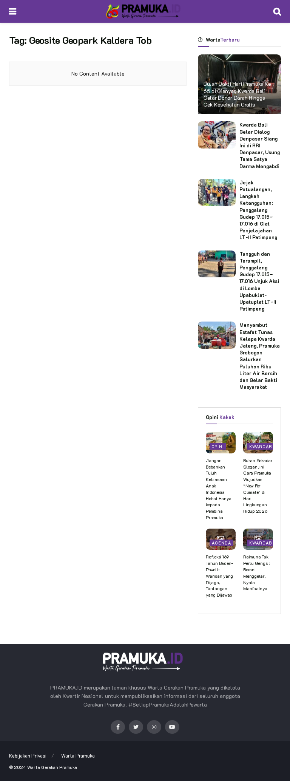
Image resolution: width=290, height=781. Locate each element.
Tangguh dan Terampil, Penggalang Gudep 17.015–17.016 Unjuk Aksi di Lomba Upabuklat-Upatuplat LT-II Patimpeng (259, 281)
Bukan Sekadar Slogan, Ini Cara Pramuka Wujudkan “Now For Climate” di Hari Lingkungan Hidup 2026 (258, 485)
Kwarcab (260, 446)
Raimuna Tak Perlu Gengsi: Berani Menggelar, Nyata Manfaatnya (256, 572)
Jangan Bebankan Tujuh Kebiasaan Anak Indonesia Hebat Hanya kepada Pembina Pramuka (218, 488)
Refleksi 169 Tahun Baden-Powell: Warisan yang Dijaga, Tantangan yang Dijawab (219, 576)
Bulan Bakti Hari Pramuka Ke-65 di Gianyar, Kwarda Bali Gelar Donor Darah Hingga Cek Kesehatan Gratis (238, 94)
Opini (218, 446)
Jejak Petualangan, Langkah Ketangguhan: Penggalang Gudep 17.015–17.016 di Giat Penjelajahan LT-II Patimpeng (258, 210)
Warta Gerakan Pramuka (52, 767)
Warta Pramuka (78, 755)
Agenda (221, 543)
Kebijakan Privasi (27, 755)
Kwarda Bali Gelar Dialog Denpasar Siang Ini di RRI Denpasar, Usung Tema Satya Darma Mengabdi (259, 145)
